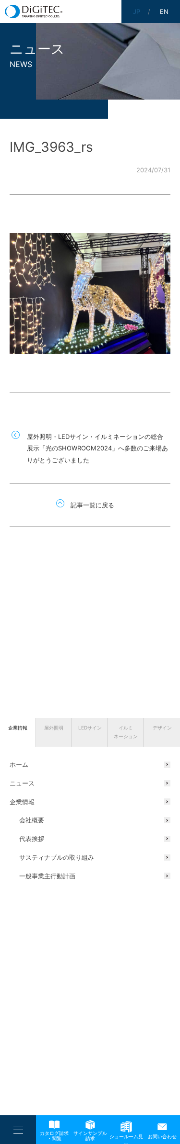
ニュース (22, 783)
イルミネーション (126, 732)
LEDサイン (90, 727)
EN (164, 11)
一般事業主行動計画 (47, 876)
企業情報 (17, 727)
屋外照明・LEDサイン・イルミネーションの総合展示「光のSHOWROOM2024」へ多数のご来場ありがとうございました (97, 448)
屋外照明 (53, 727)
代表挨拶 (31, 838)
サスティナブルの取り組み (56, 857)
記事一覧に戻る (92, 505)
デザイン (162, 727)
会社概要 (31, 820)
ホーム (19, 764)
